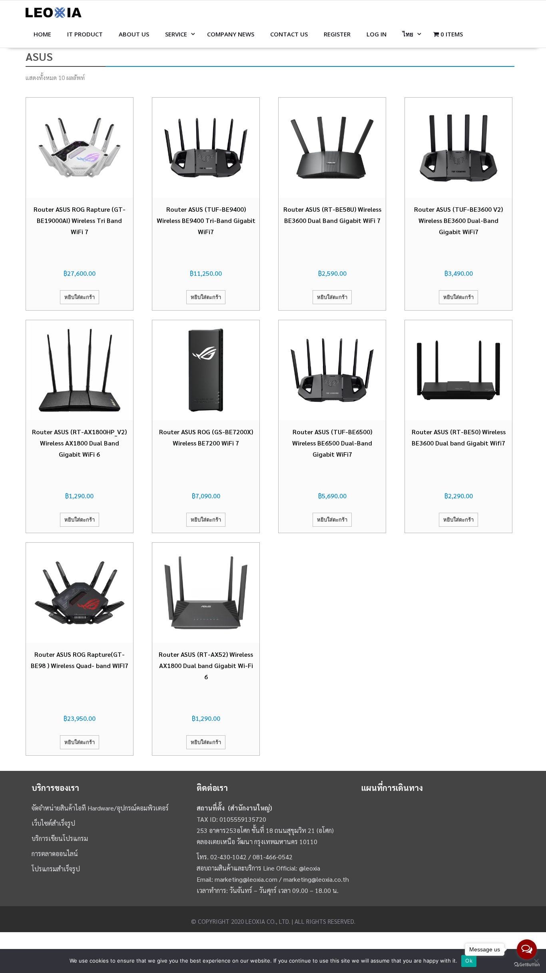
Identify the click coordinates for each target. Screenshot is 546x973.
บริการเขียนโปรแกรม (60, 838)
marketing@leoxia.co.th (316, 879)
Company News (230, 34)
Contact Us (289, 34)
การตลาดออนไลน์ (55, 853)
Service (176, 34)
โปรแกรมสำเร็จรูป (56, 869)
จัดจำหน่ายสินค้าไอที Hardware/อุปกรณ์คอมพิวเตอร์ (100, 808)
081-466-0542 (273, 857)
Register (337, 34)
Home (42, 34)
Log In (377, 34)
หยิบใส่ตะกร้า (79, 297)
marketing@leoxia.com (246, 879)
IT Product (85, 34)
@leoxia (309, 868)
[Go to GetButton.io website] (527, 964)
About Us (134, 34)
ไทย (408, 34)
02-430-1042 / (231, 857)
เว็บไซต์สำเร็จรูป (53, 823)
